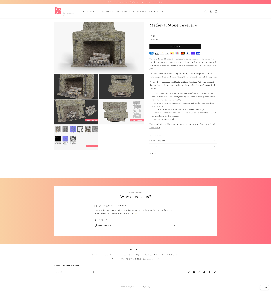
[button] (93, 11)
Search (94, 255)
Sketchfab (148, 255)
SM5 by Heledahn (131, 287)
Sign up (139, 255)
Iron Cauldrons (194, 77)
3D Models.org (171, 255)
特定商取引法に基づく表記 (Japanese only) (142, 259)
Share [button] (154, 153)
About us (118, 255)
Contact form (129, 255)
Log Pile (212, 77)
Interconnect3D (118, 259)
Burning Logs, (176, 77)
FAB (155, 255)
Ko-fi (161, 255)
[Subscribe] (93, 272)
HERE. (154, 88)
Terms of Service (106, 255)
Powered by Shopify (144, 287)
